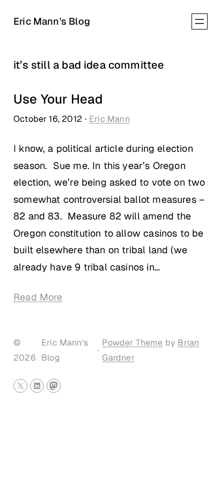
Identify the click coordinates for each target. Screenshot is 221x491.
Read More (38, 297)
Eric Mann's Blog (51, 21)
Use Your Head (58, 99)
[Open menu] (199, 21)
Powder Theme (132, 342)
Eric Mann (109, 118)
